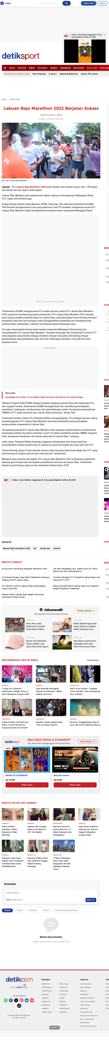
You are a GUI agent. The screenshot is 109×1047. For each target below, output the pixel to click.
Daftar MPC (88, 3)
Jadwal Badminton (68, 74)
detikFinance (47, 991)
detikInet (45, 994)
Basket (54, 68)
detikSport (46, 1001)
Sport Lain (92, 68)
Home (12, 68)
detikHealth (63, 991)
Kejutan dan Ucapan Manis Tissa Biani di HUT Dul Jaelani (36, 829)
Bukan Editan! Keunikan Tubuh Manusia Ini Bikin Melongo (9, 830)
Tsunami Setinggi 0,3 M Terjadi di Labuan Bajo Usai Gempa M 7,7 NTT (76, 578)
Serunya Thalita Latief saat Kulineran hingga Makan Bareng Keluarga (37, 862)
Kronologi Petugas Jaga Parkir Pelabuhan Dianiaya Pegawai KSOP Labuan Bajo (25, 578)
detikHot (45, 998)
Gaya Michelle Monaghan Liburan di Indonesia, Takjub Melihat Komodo (49, 691)
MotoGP (22, 68)
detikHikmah (64, 1008)
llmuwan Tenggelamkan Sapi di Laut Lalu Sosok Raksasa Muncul (85, 723)
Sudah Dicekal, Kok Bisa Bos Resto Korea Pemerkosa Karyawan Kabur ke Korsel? (15, 725)
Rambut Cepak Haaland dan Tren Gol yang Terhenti (49, 723)
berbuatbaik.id (86, 984)
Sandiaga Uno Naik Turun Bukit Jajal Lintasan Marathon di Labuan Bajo (44, 397)
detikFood (63, 987)
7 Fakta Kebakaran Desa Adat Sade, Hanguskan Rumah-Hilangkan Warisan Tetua (62, 863)
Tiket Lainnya (86, 741)
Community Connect (88, 1026)
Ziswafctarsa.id (86, 1012)
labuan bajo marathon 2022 (16, 548)
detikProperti (47, 1012)
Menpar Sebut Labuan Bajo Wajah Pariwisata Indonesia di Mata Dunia (23, 595)
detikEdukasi (47, 987)
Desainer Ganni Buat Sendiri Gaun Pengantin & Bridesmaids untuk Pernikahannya (13, 862)
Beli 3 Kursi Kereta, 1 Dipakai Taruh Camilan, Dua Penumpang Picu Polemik (85, 691)
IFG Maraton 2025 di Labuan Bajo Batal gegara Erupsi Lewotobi (24, 587)
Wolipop (62, 994)
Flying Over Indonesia (88, 1016)
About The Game (89, 74)
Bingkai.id (84, 1008)
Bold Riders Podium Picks (17, 74)
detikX (61, 998)
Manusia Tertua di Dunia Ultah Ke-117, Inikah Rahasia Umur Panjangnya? (62, 830)
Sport (4, 99)
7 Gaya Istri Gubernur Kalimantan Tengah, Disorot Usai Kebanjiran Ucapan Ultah (15, 691)
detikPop (63, 1012)
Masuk (102, 3)
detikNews (46, 984)
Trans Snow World (87, 1001)
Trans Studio (85, 1005)
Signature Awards (87, 998)
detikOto (45, 1008)
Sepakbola (65, 68)
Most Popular (39, 74)
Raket (32, 68)
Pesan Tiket (27, 785)
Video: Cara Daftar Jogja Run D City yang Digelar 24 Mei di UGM (44, 480)
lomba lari (45, 548)
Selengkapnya (93, 660)
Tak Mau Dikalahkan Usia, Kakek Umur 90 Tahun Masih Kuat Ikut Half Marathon (75, 570)
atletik (56, 548)
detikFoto (63, 1005)
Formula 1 (43, 68)
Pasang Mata (85, 987)
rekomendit (84, 1023)
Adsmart (83, 991)
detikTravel (63, 984)
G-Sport (53, 74)
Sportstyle (79, 68)
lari (35, 548)
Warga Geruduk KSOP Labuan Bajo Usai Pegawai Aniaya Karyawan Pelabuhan (75, 587)
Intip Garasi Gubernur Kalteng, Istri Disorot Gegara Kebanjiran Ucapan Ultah (88, 830)
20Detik (62, 1001)
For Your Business (87, 1019)
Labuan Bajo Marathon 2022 (31, 187)
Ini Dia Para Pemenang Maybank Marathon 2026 (24, 569)
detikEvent (84, 994)
